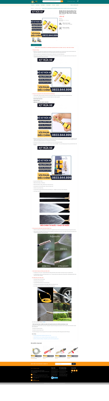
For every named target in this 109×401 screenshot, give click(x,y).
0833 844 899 (36, 380)
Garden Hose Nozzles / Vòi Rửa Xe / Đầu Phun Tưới (42, 335)
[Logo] (34, 1)
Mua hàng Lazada (54, 375)
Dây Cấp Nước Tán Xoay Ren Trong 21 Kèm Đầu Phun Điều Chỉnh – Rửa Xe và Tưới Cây (36, 357)
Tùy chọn (36, 355)
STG (64, 383)
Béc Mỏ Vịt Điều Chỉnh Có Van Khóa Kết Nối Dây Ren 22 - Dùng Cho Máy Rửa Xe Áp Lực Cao (48, 357)
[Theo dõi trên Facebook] (76, 370)
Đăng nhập (70, 1)
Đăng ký (74, 1)
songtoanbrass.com (54, 372)
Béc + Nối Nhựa (66, 20)
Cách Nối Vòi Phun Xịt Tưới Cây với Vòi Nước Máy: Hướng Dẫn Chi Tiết (45, 337)
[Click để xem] (44, 23)
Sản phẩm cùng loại (36, 343)
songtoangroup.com (54, 369)
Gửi (73, 363)
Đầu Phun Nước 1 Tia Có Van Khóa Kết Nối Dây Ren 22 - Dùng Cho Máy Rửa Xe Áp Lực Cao (72, 357)
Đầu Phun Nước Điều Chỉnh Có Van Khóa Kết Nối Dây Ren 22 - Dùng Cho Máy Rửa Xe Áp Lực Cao (60, 357)
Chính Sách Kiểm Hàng (63, 375)
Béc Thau (61, 20)
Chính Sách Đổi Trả (62, 372)
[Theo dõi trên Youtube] (72, 370)
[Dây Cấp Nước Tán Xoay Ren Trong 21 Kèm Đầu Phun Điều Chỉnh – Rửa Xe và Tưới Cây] (36, 351)
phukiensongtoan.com (54, 371)
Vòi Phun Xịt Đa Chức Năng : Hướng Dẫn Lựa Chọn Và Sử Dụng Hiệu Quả (46, 338)
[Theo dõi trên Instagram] (74, 370)
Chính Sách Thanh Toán (63, 374)
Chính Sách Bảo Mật (62, 369)
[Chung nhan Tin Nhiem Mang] (74, 372)
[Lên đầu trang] (107, 399)
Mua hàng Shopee (54, 374)
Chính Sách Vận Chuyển (63, 371)
